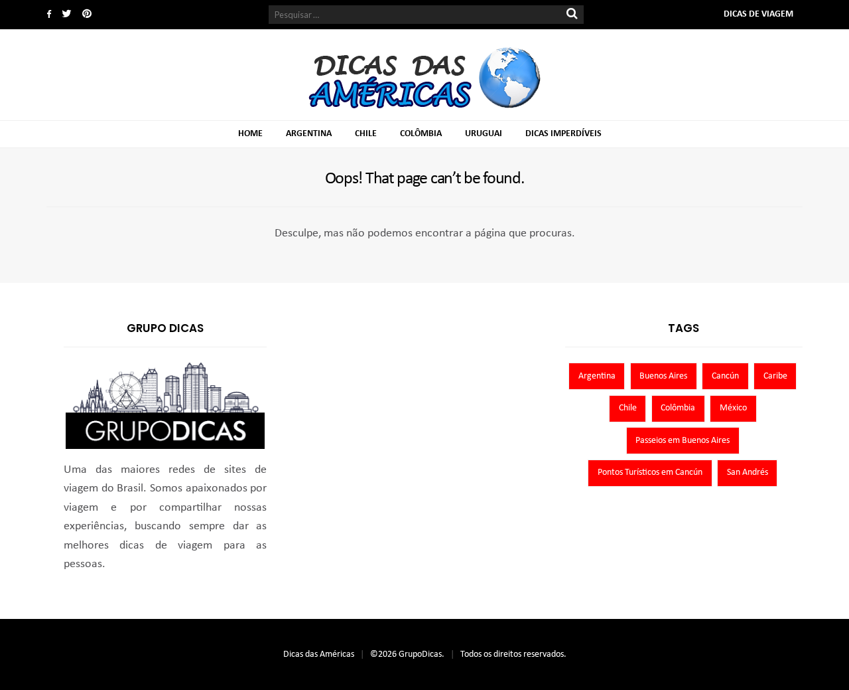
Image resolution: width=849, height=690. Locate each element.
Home (250, 134)
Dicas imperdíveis (563, 134)
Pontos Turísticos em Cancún (650, 472)
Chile (366, 134)
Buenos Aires (663, 376)
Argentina (309, 134)
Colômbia (421, 134)
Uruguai (483, 134)
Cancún (725, 376)
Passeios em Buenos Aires (682, 440)
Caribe (775, 376)
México (733, 408)
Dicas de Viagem (758, 14)
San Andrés (747, 472)
